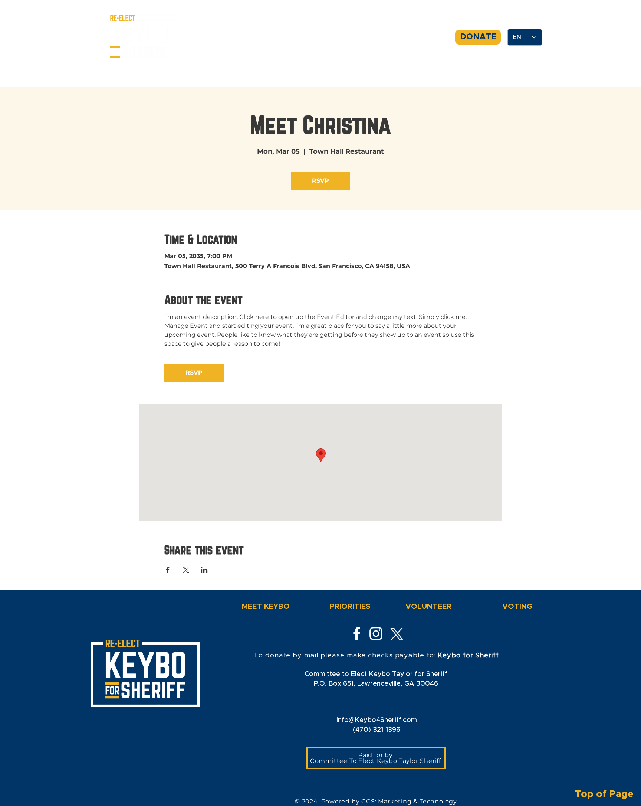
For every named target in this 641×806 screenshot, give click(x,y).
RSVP (320, 180)
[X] (395, 633)
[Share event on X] (186, 570)
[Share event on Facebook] (167, 570)
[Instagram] (376, 633)
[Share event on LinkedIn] (204, 570)
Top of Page (608, 794)
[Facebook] (356, 633)
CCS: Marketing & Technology (409, 801)
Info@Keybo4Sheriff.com (376, 720)
